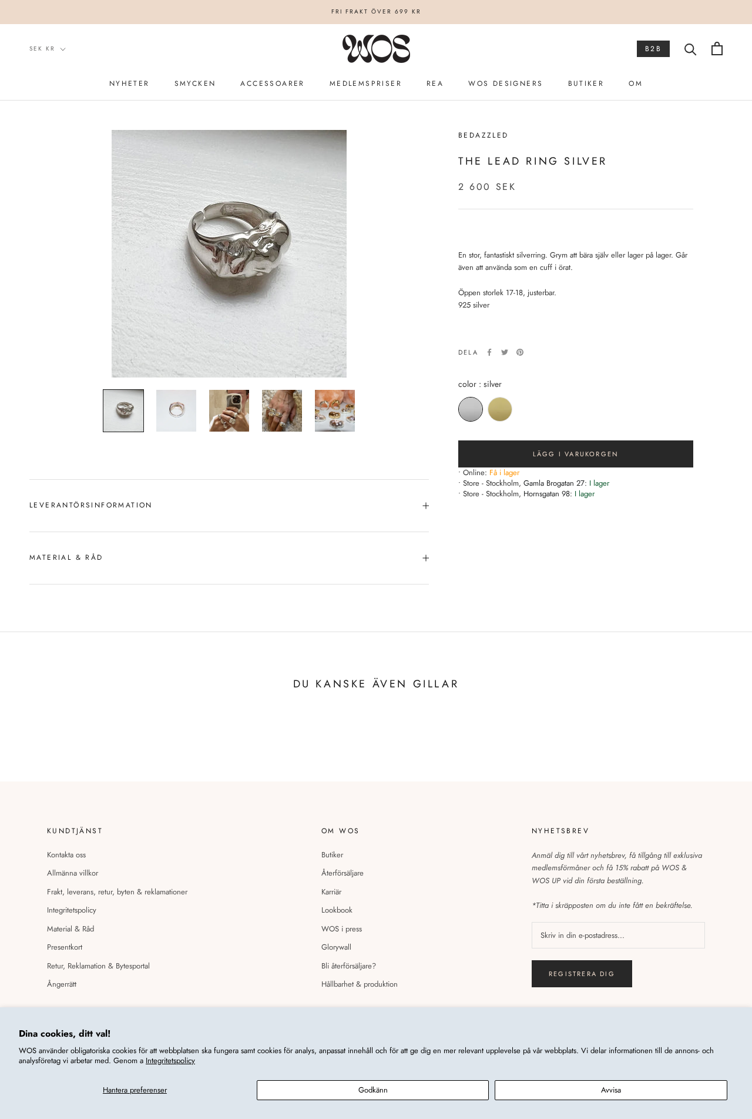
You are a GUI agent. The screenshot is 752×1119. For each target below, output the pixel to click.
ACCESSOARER (272, 83)
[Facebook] (489, 352)
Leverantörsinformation (91, 505)
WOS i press (341, 928)
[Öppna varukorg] (717, 48)
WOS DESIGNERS (505, 83)
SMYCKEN (195, 83)
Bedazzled (483, 135)
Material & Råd (70, 928)
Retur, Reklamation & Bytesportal (98, 965)
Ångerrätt (61, 984)
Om (636, 83)
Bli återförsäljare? (348, 965)
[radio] (470, 409)
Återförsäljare (342, 873)
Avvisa (611, 1089)
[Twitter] (504, 352)
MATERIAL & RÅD (66, 557)
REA (435, 83)
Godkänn (373, 1089)
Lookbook (336, 910)
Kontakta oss (66, 854)
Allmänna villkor (72, 873)
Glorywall (336, 947)
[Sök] (690, 48)
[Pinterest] (519, 352)
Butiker (332, 854)
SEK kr (42, 48)
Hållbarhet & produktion (359, 984)
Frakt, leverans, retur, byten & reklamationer (117, 891)
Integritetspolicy (170, 1060)
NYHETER (129, 83)
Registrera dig (582, 973)
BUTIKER (586, 83)
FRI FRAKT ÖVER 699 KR (376, 11)
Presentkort (64, 947)
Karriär (331, 891)
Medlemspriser (366, 83)
